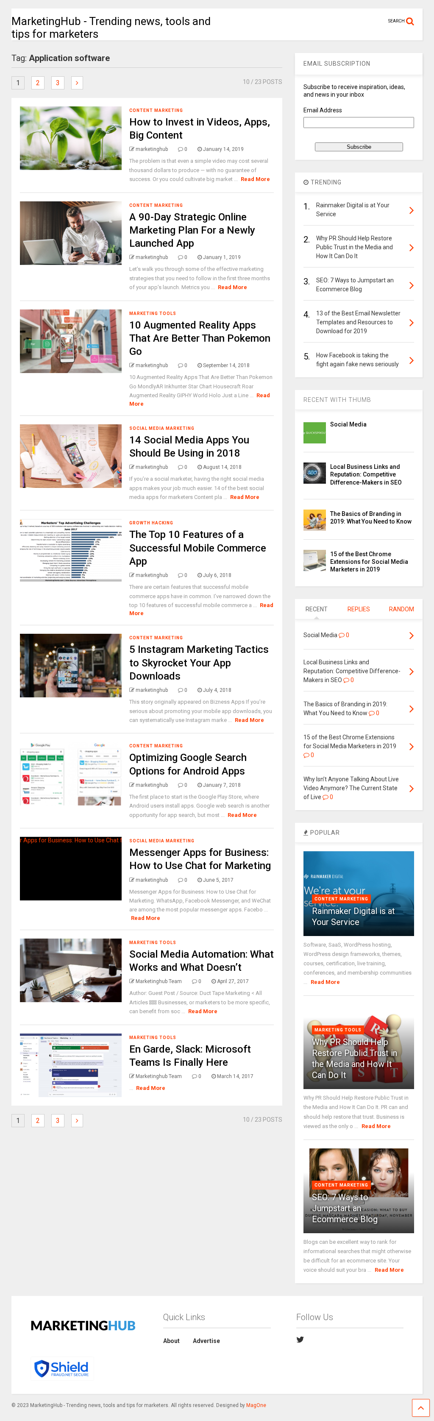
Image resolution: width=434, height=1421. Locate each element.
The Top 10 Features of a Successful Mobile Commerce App (197, 548)
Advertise (206, 1340)
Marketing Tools (152, 313)
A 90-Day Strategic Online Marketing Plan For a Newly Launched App (192, 230)
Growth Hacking (151, 523)
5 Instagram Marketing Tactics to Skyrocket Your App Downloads (199, 663)
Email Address (322, 110)
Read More (255, 179)
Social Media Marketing (162, 428)
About (171, 1340)
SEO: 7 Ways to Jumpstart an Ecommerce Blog (345, 1208)
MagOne (256, 1405)
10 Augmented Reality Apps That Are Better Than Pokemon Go (199, 338)
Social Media (348, 424)
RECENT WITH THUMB (337, 399)
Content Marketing (156, 110)
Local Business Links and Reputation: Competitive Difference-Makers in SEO (366, 474)
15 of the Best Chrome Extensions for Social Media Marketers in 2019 (369, 562)
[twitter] (300, 1340)
